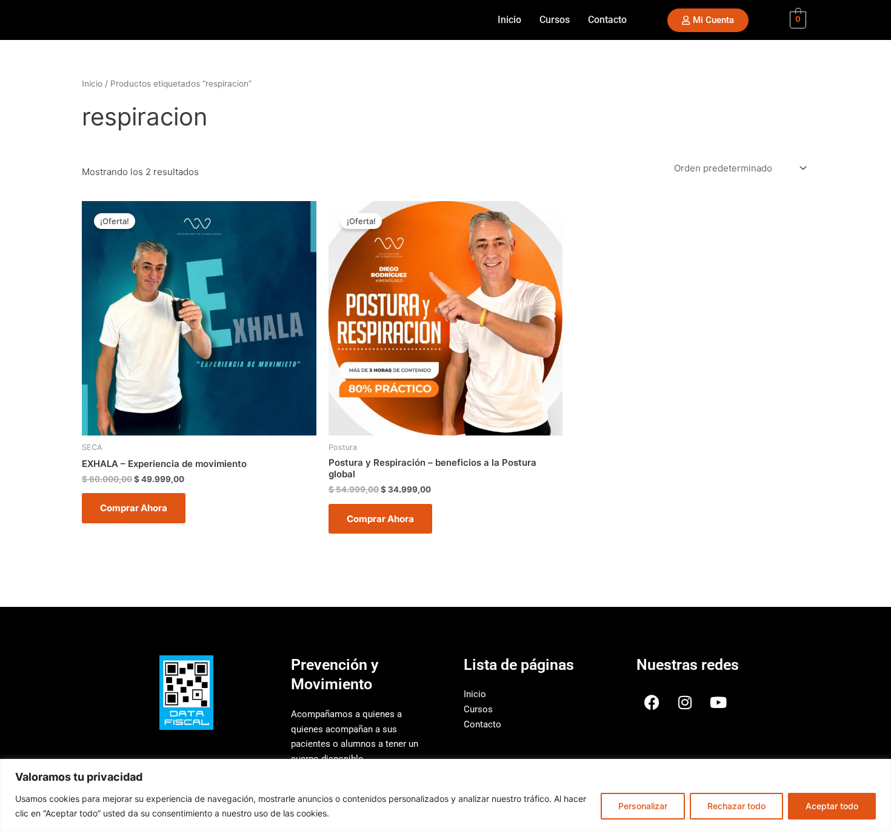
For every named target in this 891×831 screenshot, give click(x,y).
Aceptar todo (832, 806)
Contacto (607, 19)
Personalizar (642, 806)
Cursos (554, 19)
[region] (445, 795)
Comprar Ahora (133, 508)
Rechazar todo (736, 806)
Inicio (509, 19)
